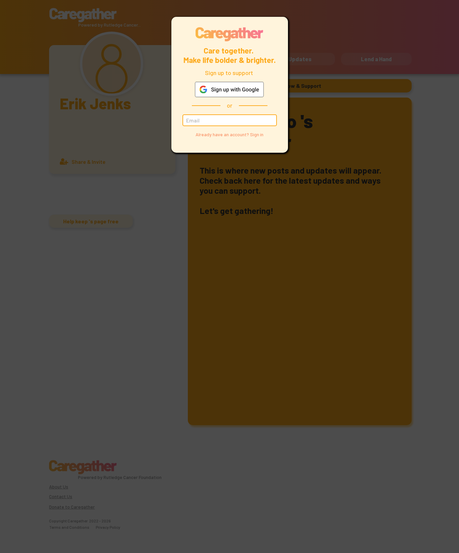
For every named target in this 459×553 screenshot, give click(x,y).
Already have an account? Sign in (229, 134)
